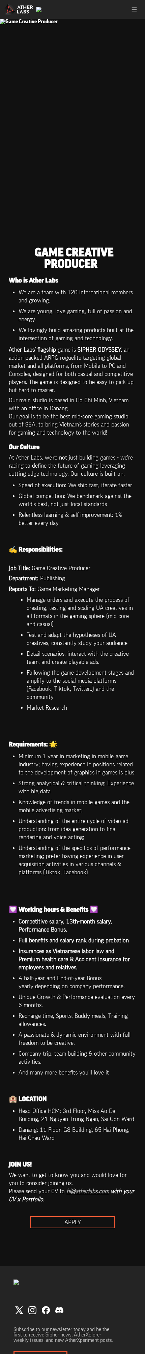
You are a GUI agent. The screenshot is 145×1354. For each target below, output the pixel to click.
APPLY (72, 1222)
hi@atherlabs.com (87, 1191)
